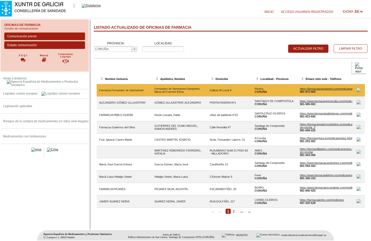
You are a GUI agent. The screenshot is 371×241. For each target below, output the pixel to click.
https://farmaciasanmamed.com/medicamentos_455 (331, 88)
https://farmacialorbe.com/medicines (322, 199)
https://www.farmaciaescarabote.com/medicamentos (332, 187)
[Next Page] (242, 211)
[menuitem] (269, 12)
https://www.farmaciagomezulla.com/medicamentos (331, 101)
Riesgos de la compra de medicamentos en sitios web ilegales (46, 121)
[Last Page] (249, 211)
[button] (308, 48)
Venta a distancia (14, 78)
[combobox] (115, 49)
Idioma (348, 11)
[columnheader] (124, 79)
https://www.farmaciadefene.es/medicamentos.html (331, 175)
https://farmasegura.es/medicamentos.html (326, 138)
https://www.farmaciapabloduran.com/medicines (329, 113)
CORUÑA (102, 49)
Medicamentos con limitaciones (24, 136)
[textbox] (163, 49)
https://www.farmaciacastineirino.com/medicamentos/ (332, 162)
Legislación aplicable (17, 106)
